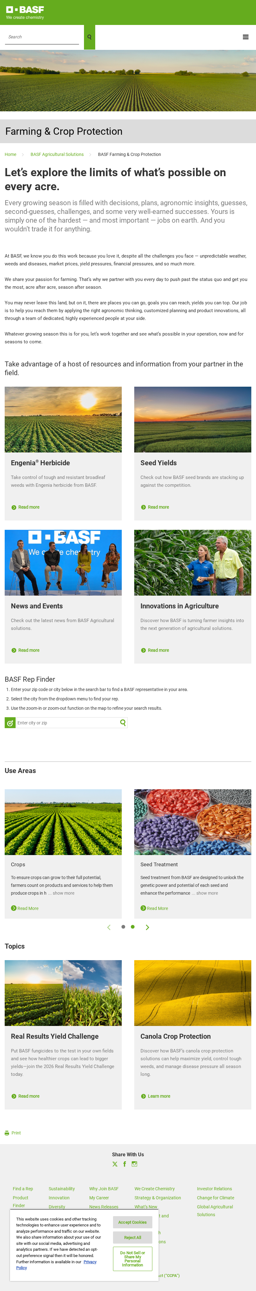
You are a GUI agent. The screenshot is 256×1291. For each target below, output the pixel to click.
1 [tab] (123, 927)
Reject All (132, 1237)
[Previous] (109, 926)
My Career (99, 1197)
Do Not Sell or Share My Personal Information (132, 1258)
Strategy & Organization (158, 1197)
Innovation (59, 1197)
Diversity (57, 1206)
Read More (27, 908)
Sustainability (62, 1188)
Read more (28, 507)
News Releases (103, 1206)
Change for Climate (215, 1197)
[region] (84, 1245)
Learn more (158, 1096)
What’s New (146, 1206)
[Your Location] (10, 722)
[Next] (147, 926)
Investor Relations (214, 1188)
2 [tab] (133, 927)
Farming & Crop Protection (64, 131)
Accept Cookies (132, 1222)
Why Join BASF (104, 1188)
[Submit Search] (123, 722)
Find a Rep (23, 1188)
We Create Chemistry (155, 1188)
